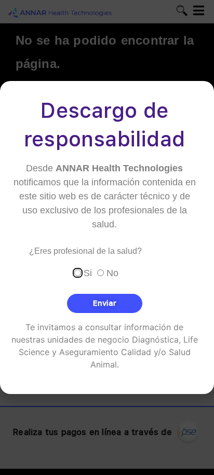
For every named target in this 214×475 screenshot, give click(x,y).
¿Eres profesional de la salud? (85, 251)
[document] (107, 237)
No (112, 273)
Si (88, 273)
